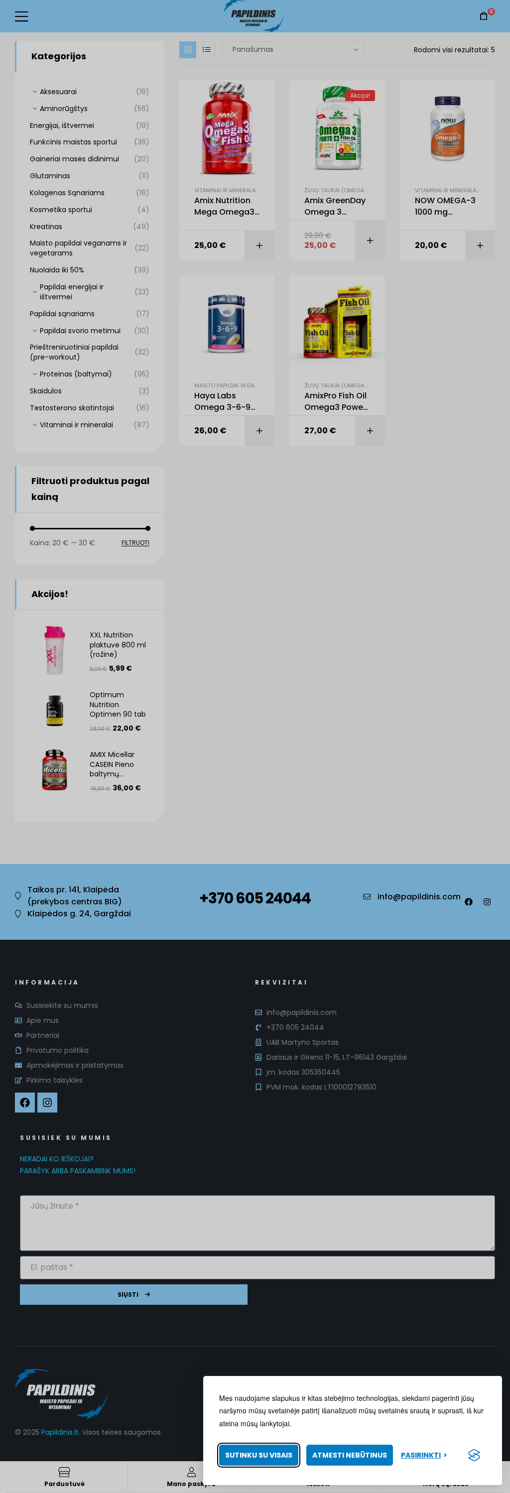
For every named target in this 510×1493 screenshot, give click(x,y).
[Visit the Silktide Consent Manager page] (474, 1455)
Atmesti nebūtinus (349, 1455)
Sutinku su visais (258, 1455)
